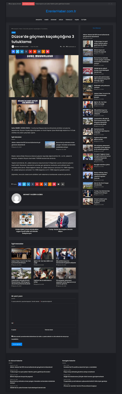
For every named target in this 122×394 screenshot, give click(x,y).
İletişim (83, 19)
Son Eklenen (97, 28)
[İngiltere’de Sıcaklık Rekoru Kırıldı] (43, 273)
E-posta (14, 329)
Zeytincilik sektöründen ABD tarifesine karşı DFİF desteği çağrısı (102, 79)
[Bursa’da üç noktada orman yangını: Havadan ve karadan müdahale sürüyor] (50, 144)
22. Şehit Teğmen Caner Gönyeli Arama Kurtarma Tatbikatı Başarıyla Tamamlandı (102, 157)
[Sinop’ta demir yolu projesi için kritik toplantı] (88, 201)
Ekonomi (53, 19)
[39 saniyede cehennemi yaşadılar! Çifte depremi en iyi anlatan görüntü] (66, 273)
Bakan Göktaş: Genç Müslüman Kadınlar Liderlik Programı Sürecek (101, 175)
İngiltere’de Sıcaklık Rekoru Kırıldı (43, 281)
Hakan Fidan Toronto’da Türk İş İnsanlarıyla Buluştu (21, 262)
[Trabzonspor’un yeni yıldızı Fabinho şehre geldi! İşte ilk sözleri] (88, 43)
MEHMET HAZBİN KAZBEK (21, 46)
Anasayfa (39, 19)
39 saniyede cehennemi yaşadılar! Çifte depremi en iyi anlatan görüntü (66, 282)
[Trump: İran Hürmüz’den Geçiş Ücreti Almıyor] (88, 193)
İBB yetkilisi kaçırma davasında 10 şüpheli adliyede (66, 262)
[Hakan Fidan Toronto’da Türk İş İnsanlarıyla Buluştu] (21, 253)
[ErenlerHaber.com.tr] (61, 11)
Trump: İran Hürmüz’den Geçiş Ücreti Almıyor (102, 192)
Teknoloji (69, 19)
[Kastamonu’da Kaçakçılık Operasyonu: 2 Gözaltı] (88, 131)
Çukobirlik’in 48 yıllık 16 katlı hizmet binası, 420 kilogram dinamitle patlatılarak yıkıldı (21, 282)
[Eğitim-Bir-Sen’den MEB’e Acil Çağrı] (43, 253)
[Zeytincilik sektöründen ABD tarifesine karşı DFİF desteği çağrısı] (88, 79)
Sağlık (61, 19)
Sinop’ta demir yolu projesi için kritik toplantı (100, 201)
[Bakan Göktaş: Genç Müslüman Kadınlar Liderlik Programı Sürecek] (88, 175)
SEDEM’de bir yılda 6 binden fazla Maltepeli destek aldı (101, 70)
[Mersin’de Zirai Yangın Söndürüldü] (88, 185)
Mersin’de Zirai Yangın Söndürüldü (101, 184)
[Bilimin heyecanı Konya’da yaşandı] (88, 52)
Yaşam (77, 19)
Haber (46, 19)
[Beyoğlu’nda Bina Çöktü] (88, 167)
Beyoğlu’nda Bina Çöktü (102, 165)
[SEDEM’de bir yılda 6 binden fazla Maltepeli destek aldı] (88, 70)
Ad (13, 323)
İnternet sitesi (49, 329)
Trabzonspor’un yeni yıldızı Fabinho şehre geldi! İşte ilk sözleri (101, 43)
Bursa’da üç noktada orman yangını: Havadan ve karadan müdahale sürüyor (65, 145)
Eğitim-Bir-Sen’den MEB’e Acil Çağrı (43, 262)
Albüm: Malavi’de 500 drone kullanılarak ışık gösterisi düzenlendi (96, 35)
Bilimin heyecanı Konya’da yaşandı (44, 3)
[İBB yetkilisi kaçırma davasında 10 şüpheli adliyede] (66, 253)
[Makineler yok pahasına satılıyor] (88, 88)
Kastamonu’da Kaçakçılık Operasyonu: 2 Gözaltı (102, 131)
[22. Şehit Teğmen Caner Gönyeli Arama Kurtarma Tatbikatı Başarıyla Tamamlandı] (88, 156)
